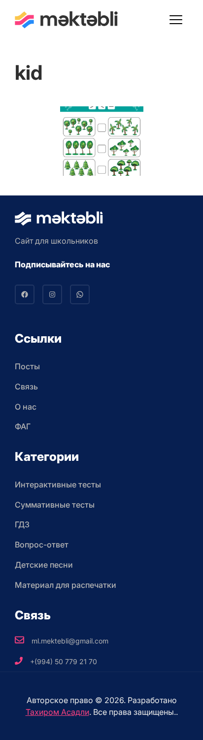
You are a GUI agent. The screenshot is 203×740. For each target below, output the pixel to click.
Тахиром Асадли (57, 712)
